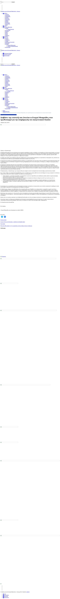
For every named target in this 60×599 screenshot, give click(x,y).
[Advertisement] (30, 70)
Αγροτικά (7, 14)
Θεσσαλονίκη (7, 30)
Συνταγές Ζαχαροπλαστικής (13, 46)
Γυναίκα (6, 41)
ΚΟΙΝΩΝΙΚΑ (7, 114)
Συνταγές (7, 44)
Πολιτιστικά (7, 22)
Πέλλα (6, 33)
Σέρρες (6, 34)
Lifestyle (6, 38)
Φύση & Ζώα (7, 47)
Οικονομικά (7, 19)
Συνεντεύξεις (7, 23)
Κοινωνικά (7, 18)
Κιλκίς (6, 32)
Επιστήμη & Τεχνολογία (9, 42)
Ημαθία (6, 28)
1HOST (27, 591)
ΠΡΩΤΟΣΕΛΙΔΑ (13, 114)
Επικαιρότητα (7, 16)
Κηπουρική (7, 43)
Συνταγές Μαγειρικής (11, 45)
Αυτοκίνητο (7, 40)
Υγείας (6, 24)
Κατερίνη (7, 31)
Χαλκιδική (7, 35)
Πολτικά (6, 21)
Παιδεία (6, 20)
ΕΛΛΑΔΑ (2, 114)
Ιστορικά (6, 17)
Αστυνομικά (7, 15)
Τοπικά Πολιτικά (11, 29)
